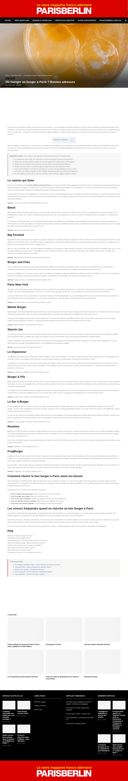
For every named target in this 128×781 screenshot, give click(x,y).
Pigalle (26, 372)
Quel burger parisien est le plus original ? (21, 548)
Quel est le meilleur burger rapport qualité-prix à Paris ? (26, 543)
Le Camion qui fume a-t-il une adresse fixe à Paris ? (25, 552)
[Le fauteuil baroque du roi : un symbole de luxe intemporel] (104, 738)
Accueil (8, 20)
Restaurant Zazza (90, 677)
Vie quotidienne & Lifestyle (110, 20)
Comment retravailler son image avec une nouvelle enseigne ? (8, 715)
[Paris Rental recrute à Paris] (23, 705)
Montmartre (38, 203)
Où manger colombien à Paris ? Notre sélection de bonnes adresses (37, 565)
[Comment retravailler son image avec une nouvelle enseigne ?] (8, 705)
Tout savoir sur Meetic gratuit (76, 723)
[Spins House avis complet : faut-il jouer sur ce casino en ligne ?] (119, 738)
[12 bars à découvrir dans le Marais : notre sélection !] (23, 729)
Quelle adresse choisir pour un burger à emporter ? (25, 545)
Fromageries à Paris (53, 644)
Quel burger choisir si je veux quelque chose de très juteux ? (28, 540)
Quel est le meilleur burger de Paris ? (20, 536)
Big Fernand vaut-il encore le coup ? (20, 550)
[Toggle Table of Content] (71, 140)
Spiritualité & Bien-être (64, 20)
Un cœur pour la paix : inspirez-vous (78, 714)
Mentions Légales (40, 702)
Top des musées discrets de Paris (97, 644)
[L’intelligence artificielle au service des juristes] (104, 705)
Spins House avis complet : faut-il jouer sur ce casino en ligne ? (118, 748)
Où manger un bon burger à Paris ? (19, 538)
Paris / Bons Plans (22, 20)
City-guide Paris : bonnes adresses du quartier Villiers (33, 567)
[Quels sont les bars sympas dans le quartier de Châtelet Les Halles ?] (8, 729)
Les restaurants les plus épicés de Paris (23, 677)
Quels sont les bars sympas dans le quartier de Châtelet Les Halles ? (8, 739)
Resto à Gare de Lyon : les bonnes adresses (29, 569)
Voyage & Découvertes (87, 20)
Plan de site (38, 709)
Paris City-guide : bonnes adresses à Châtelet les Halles (33, 572)
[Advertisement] (64, 110)
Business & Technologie (42, 20)
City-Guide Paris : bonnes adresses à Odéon (29, 574)
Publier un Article (40, 706)
